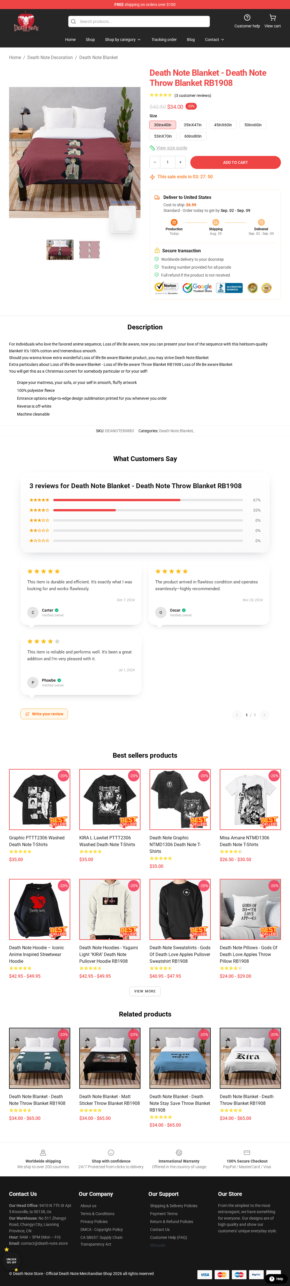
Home (15, 57)
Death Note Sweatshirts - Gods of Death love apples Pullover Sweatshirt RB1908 (180, 954)
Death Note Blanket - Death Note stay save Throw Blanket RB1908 (180, 1103)
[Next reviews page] (264, 715)
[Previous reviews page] (237, 715)
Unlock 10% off (11, 1261)
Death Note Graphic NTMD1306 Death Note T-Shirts (175, 844)
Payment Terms (164, 1213)
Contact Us (160, 1229)
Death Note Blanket (98, 57)
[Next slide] (132, 152)
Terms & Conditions (97, 1213)
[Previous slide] (18, 152)
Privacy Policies (94, 1221)
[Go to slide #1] (60, 250)
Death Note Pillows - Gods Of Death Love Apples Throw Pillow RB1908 (249, 954)
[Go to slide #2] (89, 250)
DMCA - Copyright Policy (101, 1229)
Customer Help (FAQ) (168, 1237)
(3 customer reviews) (192, 95)
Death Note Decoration (50, 57)
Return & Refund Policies (171, 1221)
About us (88, 1206)
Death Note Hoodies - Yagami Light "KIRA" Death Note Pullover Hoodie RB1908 (108, 954)
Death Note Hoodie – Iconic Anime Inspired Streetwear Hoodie (36, 954)
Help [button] (279, 1279)
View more (145, 991)
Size (153, 116)
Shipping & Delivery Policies (173, 1206)
